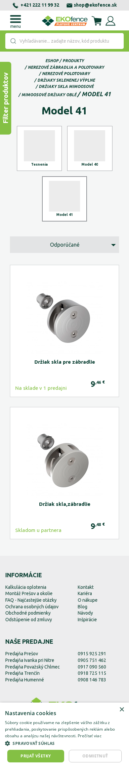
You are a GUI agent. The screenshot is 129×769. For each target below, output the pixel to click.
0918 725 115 (92, 673)
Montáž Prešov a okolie (29, 593)
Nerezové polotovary (66, 73)
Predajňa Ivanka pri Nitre (29, 660)
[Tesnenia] (39, 148)
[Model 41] (65, 199)
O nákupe (88, 600)
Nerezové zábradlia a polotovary (66, 67)
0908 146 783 (92, 679)
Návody (85, 613)
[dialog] (64, 736)
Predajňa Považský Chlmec (32, 666)
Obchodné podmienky (28, 613)
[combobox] (64, 41)
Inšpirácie (87, 619)
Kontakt (86, 587)
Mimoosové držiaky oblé (49, 95)
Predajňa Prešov (21, 653)
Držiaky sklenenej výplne (66, 80)
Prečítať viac (90, 736)
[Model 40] (89, 148)
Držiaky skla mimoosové (66, 86)
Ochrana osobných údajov (32, 606)
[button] (64, 743)
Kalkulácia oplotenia (25, 587)
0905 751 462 (92, 660)
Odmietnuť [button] (95, 756)
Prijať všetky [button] (36, 756)
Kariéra (85, 593)
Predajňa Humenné (24, 679)
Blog (82, 606)
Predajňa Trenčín (22, 673)
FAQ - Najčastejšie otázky (31, 600)
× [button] (121, 709)
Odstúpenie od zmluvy (28, 619)
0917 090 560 (92, 666)
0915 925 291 (92, 653)
